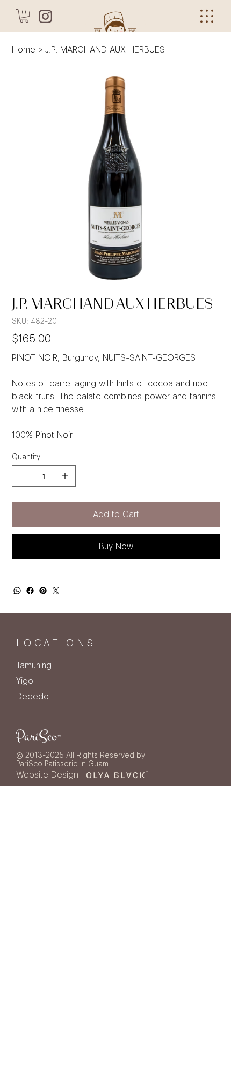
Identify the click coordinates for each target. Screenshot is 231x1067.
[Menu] (207, 16)
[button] (24, 16)
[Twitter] (55, 590)
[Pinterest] (43, 590)
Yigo (24, 681)
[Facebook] (30, 590)
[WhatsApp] (17, 590)
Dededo (32, 696)
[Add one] (65, 476)
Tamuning (34, 665)
